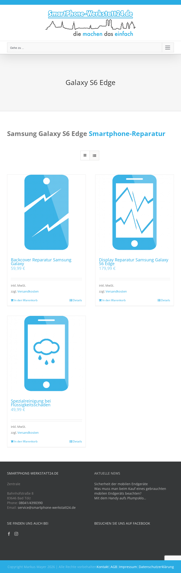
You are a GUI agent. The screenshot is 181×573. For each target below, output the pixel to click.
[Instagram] (16, 534)
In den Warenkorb (25, 300)
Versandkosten (28, 291)
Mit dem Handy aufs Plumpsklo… (120, 498)
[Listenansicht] (94, 155)
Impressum (128, 567)
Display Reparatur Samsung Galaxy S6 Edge (133, 261)
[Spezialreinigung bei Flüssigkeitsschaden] (46, 355)
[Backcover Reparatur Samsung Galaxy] (46, 214)
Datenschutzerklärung (156, 567)
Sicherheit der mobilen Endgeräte (121, 484)
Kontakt (103, 567)
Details (77, 300)
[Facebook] (9, 534)
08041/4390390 (31, 503)
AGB (114, 567)
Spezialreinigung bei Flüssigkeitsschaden (31, 402)
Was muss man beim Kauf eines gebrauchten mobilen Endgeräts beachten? (130, 491)
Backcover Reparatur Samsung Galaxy (41, 261)
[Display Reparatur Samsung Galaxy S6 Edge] (134, 214)
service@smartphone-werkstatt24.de (47, 507)
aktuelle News (107, 473)
